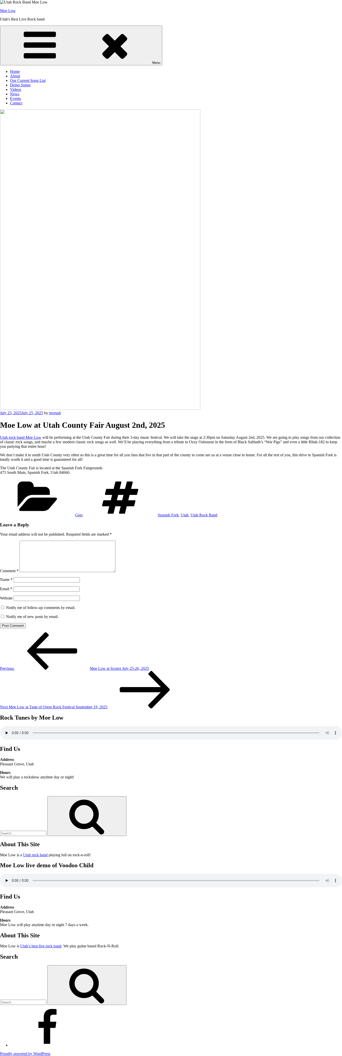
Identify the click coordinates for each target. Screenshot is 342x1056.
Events (15, 98)
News (14, 94)
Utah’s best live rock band (40, 946)
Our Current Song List (28, 80)
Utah (185, 515)
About (15, 76)
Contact (16, 103)
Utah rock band (35, 855)
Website (6, 598)
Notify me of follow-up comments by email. (40, 607)
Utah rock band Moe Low (20, 437)
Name (6, 579)
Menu (156, 63)
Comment (9, 571)
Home (15, 71)
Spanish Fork (168, 515)
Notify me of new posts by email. (32, 616)
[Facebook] (47, 1045)
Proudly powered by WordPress (25, 1053)
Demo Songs (20, 85)
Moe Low (8, 11)
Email (6, 589)
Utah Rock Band (204, 515)
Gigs (79, 515)
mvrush (55, 413)
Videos (15, 89)
